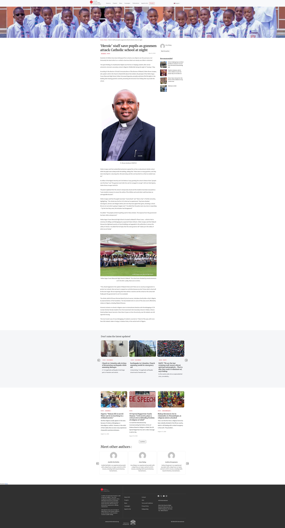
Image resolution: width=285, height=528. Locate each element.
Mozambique (166, 411)
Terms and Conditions (147, 503)
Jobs (143, 500)
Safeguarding (145, 509)
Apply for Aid (144, 3)
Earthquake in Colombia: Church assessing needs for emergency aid (101, 365)
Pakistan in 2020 (172, 86)
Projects (115, 3)
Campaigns (127, 3)
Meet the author (165, 51)
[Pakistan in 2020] (163, 88)
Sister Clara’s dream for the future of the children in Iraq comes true (175, 79)
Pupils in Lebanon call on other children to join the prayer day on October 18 (174, 71)
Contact (144, 497)
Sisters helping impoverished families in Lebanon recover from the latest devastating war (175, 64)
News (120, 3)
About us (108, 3)
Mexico (152, 360)
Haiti (123, 360)
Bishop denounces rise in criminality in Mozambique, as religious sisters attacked (169, 416)
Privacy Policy (145, 506)
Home (101, 40)
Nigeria (108, 411)
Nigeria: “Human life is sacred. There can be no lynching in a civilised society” (112, 416)
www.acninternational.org (112, 521)
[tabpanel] (101, 358)
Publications (136, 3)
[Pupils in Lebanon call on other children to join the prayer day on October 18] (163, 72)
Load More (142, 442)
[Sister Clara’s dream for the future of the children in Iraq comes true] (163, 80)
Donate (152, 3)
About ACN (127, 497)
